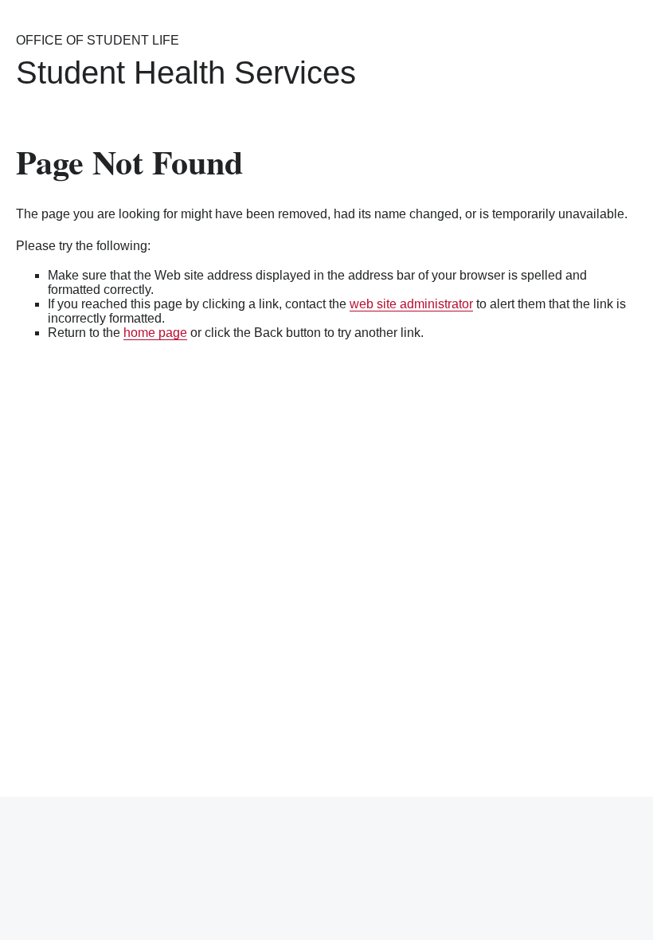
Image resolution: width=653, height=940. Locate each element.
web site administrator (411, 304)
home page (155, 332)
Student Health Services (186, 72)
